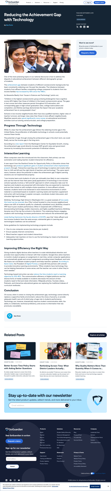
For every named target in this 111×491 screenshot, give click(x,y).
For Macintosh (61, 445)
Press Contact (60, 461)
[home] (15, 2)
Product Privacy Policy (80, 464)
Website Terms (78, 456)
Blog (75, 432)
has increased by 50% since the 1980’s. (31, 91)
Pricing (61, 2)
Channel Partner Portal (97, 437)
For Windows (60, 442)
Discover (42, 442)
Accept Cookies (95, 486)
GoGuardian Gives (96, 442)
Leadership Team (95, 432)
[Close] (108, 486)
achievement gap (14, 85)
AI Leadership (77, 437)
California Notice (85, 473)
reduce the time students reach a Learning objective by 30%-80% (35, 275)
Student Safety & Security (64, 432)
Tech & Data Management (64, 437)
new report (20, 144)
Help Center (43, 456)
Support (55, 2)
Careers (93, 440)
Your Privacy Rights (100, 473)
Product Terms (78, 461)
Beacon (42, 437)
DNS (58, 448)
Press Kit (59, 458)
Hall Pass (42, 440)
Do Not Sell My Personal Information (78, 486)
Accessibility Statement (80, 466)
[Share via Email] (88, 27)
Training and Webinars (46, 458)
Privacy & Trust (78, 435)
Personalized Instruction (63, 440)
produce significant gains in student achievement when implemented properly (36, 166)
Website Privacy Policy (80, 458)
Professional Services (45, 448)
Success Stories (78, 440)
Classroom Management (63, 435)
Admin (41, 432)
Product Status (44, 464)
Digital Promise (32, 264)
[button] (29, 2)
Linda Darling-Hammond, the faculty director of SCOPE (25, 217)
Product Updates (44, 461)
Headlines (59, 456)
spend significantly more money (34, 118)
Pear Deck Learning (45, 445)
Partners (93, 435)
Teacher (42, 435)
